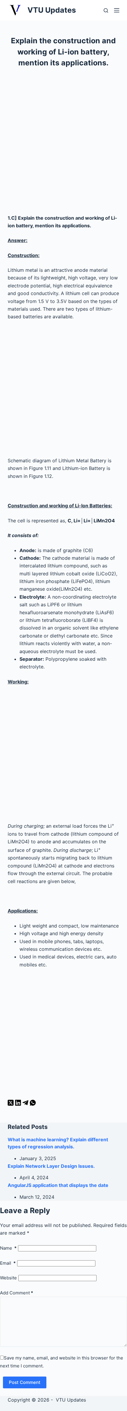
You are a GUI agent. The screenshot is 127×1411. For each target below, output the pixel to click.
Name (8, 1248)
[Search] (106, 10)
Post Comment (24, 1382)
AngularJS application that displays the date (58, 1185)
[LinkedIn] (18, 1104)
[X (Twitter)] (11, 1104)
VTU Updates (51, 10)
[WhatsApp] (33, 1104)
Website (8, 1278)
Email (8, 1263)
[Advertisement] (63, 143)
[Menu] (116, 10)
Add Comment (16, 1293)
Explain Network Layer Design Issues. (51, 1166)
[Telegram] (26, 1104)
